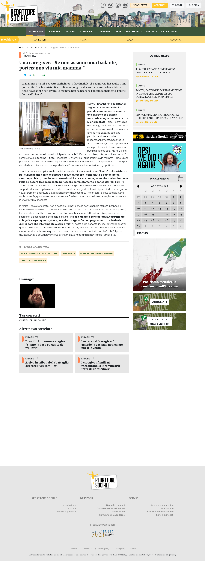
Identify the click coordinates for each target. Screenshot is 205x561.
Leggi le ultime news (33, 260)
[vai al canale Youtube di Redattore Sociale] (126, 5)
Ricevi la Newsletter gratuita (39, 253)
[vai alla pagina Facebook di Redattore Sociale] (103, 5)
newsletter (140, 5)
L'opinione (103, 31)
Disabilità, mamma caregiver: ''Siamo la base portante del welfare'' (46, 344)
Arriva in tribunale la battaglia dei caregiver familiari (47, 364)
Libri (118, 31)
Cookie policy (120, 549)
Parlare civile (118, 511)
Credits (133, 549)
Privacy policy (103, 549)
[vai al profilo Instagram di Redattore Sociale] (118, 5)
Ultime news (160, 55)
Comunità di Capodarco (112, 515)
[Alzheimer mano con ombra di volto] (37, 296)
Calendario (169, 31)
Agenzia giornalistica (162, 505)
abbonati (159, 5)
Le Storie (54, 31)
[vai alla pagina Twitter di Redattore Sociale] (111, 5)
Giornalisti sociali (115, 505)
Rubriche (86, 31)
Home (22, 47)
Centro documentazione (160, 511)
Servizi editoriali (164, 515)
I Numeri (70, 31)
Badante (40, 320)
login (178, 5)
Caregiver (25, 320)
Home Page (69, 253)
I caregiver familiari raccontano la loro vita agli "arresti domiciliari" (100, 366)
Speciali (151, 31)
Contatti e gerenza (66, 511)
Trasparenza (87, 549)
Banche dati (133, 31)
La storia (71, 508)
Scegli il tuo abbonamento (96, 253)
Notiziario (36, 31)
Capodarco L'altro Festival (111, 508)
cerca (195, 5)
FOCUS (142, 233)
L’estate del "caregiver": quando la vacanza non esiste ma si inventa (102, 344)
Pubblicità (73, 549)
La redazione (69, 505)
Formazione (167, 508)
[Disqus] (74, 420)
